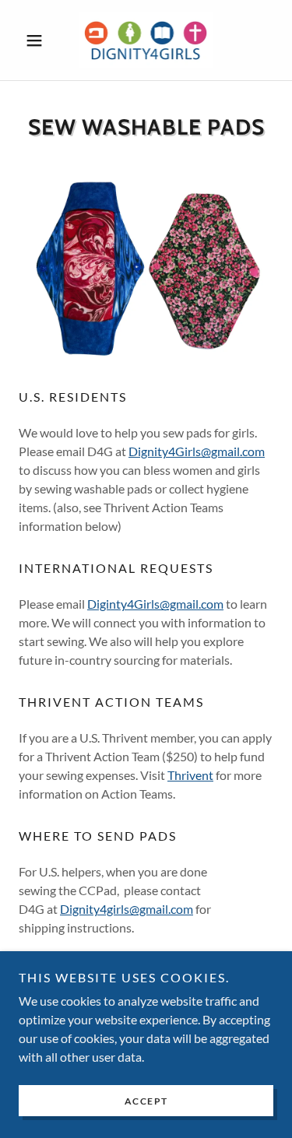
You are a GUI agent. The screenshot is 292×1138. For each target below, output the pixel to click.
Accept (146, 1101)
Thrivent (190, 774)
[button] (38, 40)
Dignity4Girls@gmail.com (196, 451)
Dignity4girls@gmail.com (126, 908)
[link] (146, 40)
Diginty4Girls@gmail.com (155, 603)
